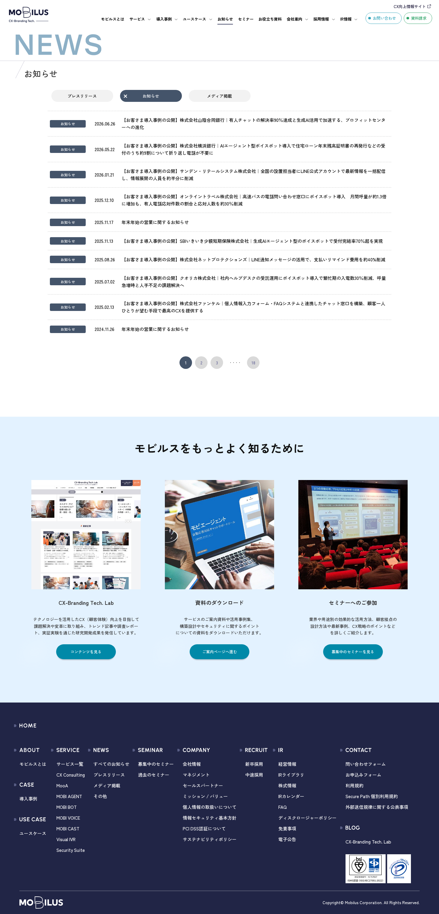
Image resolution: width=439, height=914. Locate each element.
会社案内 (294, 19)
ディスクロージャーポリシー (307, 818)
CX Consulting (70, 775)
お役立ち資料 (270, 19)
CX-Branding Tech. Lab (368, 841)
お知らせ (225, 19)
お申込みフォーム (363, 775)
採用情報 (321, 19)
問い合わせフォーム (366, 764)
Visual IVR (66, 839)
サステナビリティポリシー (210, 839)
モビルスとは (112, 19)
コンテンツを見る (86, 651)
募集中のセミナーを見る (352, 651)
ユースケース (194, 19)
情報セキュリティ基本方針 (210, 818)
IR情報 (345, 19)
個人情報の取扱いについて (210, 807)
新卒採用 (254, 764)
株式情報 (287, 785)
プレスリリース (82, 96)
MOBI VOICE (68, 818)
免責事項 (287, 828)
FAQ (282, 807)
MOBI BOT (66, 807)
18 (253, 363)
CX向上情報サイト (410, 6)
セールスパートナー (203, 785)
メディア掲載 (219, 96)
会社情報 (192, 764)
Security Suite (70, 850)
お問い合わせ (384, 18)
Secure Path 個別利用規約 (372, 796)
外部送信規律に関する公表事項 (377, 807)
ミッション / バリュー (205, 796)
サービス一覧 (69, 764)
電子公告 (287, 839)
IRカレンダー (291, 796)
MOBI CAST (67, 828)
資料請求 (418, 18)
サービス (137, 19)
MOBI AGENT (69, 796)
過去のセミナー (153, 775)
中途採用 (254, 775)
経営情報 (287, 764)
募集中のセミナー (156, 764)
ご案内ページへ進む (219, 651)
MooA (62, 785)
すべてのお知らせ (111, 764)
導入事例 (164, 19)
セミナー (246, 19)
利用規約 (354, 785)
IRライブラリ (291, 775)
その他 (100, 796)
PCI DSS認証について (204, 828)
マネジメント (196, 775)
